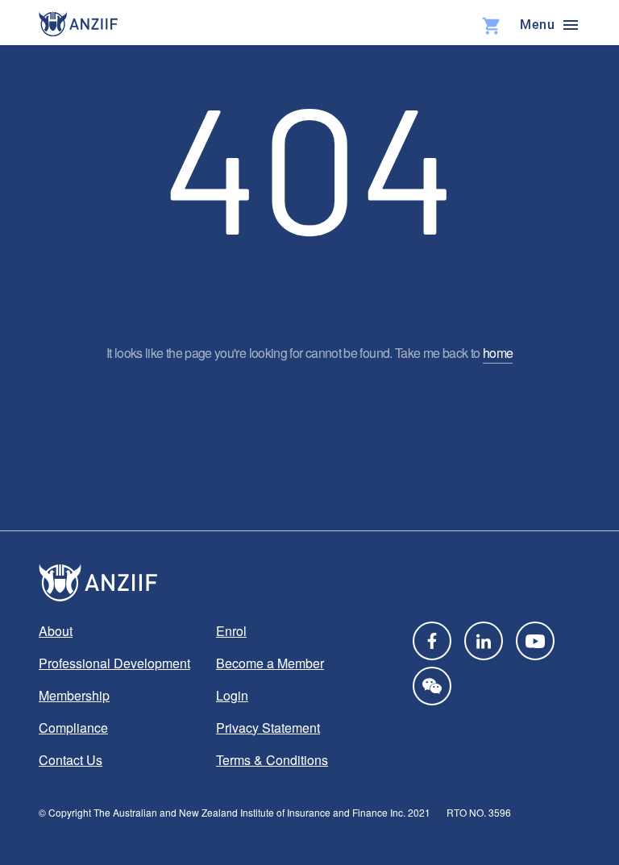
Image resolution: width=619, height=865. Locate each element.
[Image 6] (78, 24)
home (498, 352)
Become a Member (270, 663)
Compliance (73, 727)
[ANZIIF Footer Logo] (309, 582)
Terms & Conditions (272, 760)
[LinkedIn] (483, 641)
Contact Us (70, 760)
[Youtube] (535, 641)
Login (232, 695)
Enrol (231, 631)
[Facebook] (432, 641)
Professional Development (114, 663)
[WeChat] (432, 686)
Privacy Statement (268, 727)
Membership (74, 695)
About (56, 631)
